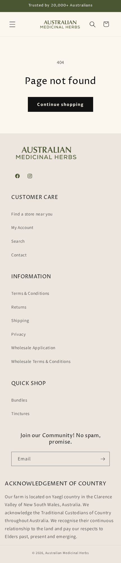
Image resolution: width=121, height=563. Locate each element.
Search (18, 241)
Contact (19, 255)
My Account (22, 227)
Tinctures (20, 413)
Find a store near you (32, 214)
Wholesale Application (33, 347)
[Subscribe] (102, 459)
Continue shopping (60, 104)
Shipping (20, 320)
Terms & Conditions (30, 293)
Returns (18, 307)
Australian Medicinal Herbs (67, 553)
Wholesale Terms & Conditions (40, 361)
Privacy (18, 334)
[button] (12, 24)
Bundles (19, 400)
